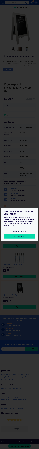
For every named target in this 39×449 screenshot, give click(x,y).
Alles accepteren (19, 236)
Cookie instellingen (19, 231)
